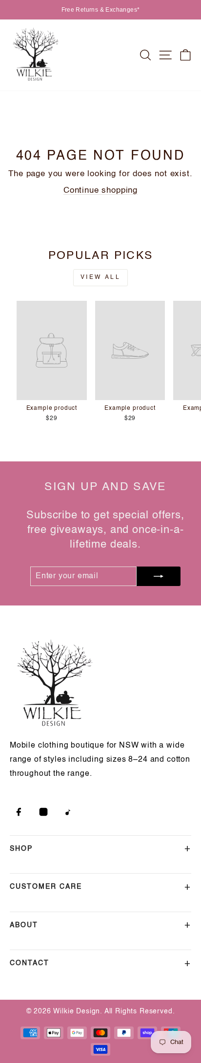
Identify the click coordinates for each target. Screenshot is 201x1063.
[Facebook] (18, 812)
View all (100, 277)
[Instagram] (43, 812)
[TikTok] (68, 812)
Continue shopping (100, 190)
